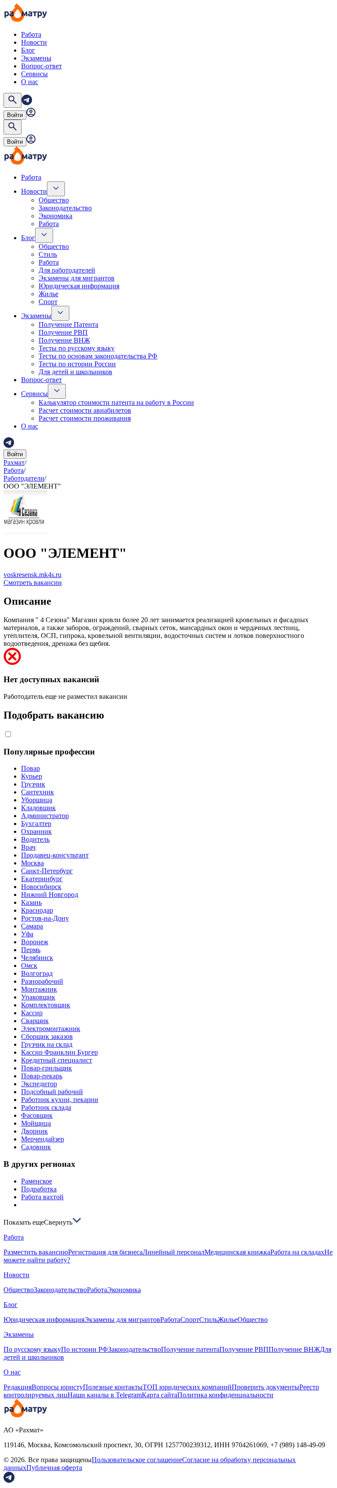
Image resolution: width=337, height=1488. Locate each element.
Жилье (48, 294)
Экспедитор (39, 1084)
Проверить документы (265, 1387)
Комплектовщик (45, 1005)
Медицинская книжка (237, 1252)
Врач (28, 847)
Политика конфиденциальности (225, 1395)
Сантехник (37, 792)
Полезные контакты (113, 1387)
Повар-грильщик (46, 1068)
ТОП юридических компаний (187, 1387)
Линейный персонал (173, 1252)
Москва (32, 863)
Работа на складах (297, 1252)
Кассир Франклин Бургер (59, 1052)
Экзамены (36, 58)
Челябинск (37, 957)
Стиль (48, 254)
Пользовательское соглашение (137, 1459)
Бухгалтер (36, 823)
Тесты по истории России (77, 364)
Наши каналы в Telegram (105, 1395)
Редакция (18, 1387)
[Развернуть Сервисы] (57, 391)
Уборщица (36, 800)
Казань (31, 902)
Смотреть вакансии (33, 582)
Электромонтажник (50, 1028)
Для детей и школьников (75, 372)
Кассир (32, 1013)
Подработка (39, 1189)
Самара (32, 926)
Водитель (35, 839)
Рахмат (14, 462)
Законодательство (65, 208)
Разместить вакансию (36, 1252)
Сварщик (35, 1020)
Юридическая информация (79, 286)
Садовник (36, 1147)
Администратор (45, 815)
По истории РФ (84, 1349)
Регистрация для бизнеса (105, 1252)
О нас (29, 81)
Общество (54, 200)
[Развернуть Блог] (44, 235)
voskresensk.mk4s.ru (32, 574)
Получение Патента (68, 324)
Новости (34, 42)
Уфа (27, 934)
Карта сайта (159, 1395)
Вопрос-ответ (41, 66)
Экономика (55, 216)
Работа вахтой (42, 1197)
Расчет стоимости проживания (85, 418)
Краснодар (37, 910)
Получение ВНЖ (64, 340)
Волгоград (37, 973)
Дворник (34, 1131)
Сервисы (34, 74)
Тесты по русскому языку (77, 348)
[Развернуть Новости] (56, 188)
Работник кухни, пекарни (59, 1099)
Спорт (48, 301)
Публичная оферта (54, 1467)
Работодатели (24, 478)
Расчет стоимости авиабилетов (85, 410)
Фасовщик (37, 1115)
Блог (28, 50)
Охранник (36, 831)
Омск (29, 965)
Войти (15, 115)
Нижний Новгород (49, 894)
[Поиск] (13, 100)
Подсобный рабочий (52, 1091)
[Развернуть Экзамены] (60, 313)
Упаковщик (38, 997)
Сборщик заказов (47, 1036)
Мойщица (36, 1123)
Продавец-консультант (55, 855)
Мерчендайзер (42, 1139)
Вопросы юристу (57, 1387)
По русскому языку (32, 1349)
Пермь (30, 949)
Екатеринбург (42, 878)
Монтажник (39, 989)
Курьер (31, 776)
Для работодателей (67, 270)
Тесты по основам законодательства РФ (98, 356)
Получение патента (190, 1349)
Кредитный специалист (56, 1060)
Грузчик (33, 784)
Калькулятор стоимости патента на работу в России (116, 402)
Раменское (36, 1181)
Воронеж (34, 942)
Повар (30, 768)
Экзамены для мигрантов (77, 278)
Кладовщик (38, 807)
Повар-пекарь (41, 1076)
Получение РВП (63, 332)
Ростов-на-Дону (45, 918)
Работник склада (46, 1107)
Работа (31, 34)
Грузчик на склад (46, 1044)
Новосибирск (41, 886)
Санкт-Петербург (47, 871)
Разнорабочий (42, 981)
